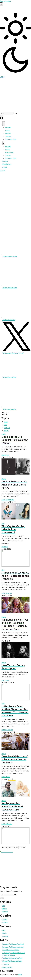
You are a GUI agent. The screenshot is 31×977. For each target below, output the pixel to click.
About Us (5, 964)
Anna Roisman (7, 593)
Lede (20, 974)
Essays (7, 130)
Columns (8, 136)
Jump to (4, 847)
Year (17, 847)
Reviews (8, 127)
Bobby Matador (7, 824)
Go (24, 847)
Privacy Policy (7, 967)
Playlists (8, 133)
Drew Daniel (6, 777)
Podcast (5, 161)
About (4, 167)
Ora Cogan (5, 455)
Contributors (6, 164)
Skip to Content (5, 1)
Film (3, 141)
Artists (6, 431)
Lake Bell (5, 547)
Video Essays (9, 152)
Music (4, 122)
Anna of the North (8, 500)
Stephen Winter (7, 730)
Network (5, 922)
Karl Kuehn (5, 680)
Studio (4, 919)
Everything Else (10, 139)
